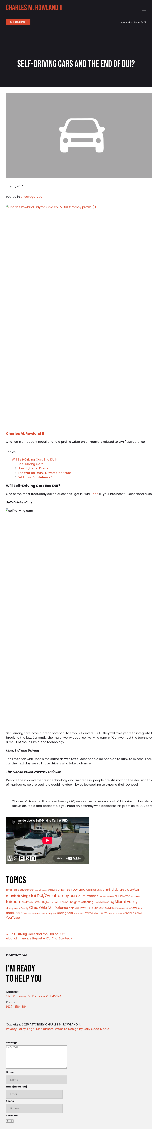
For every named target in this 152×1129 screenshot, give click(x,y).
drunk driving (17, 895)
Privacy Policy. (16, 1029)
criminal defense (114, 890)
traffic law (91, 913)
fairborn (13, 901)
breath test (40, 890)
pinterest (36, 913)
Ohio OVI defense (109, 908)
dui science (136, 896)
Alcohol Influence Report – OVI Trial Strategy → (41, 938)
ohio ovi (92, 907)
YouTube (13, 917)
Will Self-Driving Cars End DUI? (34, 459)
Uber (94, 494)
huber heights (71, 902)
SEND (9, 1121)
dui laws (110, 896)
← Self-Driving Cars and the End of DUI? (35, 934)
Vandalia (128, 913)
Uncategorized (31, 197)
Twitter (104, 913)
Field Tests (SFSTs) (31, 902)
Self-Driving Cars (30, 464)
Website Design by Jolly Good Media (82, 1029)
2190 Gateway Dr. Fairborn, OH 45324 (33, 996)
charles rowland (72, 889)
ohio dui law (77, 908)
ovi (134, 907)
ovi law (27, 913)
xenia (138, 913)
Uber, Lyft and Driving (33, 468)
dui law (103, 896)
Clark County (94, 890)
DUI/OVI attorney (53, 895)
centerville (51, 890)
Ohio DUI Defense (53, 907)
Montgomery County (17, 908)
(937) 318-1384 (16, 1007)
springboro (51, 913)
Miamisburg (106, 902)
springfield (65, 913)
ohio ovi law (125, 908)
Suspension (79, 913)
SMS (43, 913)
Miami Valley (126, 901)
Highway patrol (51, 902)
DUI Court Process (84, 896)
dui (32, 895)
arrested (11, 890)
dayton (133, 889)
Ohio (33, 907)
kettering (87, 902)
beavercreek (26, 890)
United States (115, 913)
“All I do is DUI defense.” (35, 477)
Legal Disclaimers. (41, 1029)
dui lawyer (122, 896)
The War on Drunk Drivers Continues (45, 473)
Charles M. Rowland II (25, 433)
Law (96, 902)
